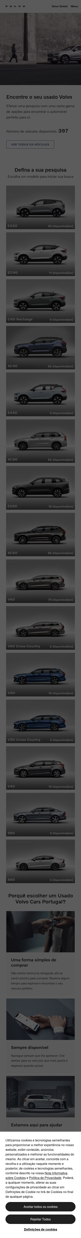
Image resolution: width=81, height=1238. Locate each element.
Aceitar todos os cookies (41, 1206)
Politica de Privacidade (45, 1177)
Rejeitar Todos (40, 1219)
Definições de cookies (40, 1229)
